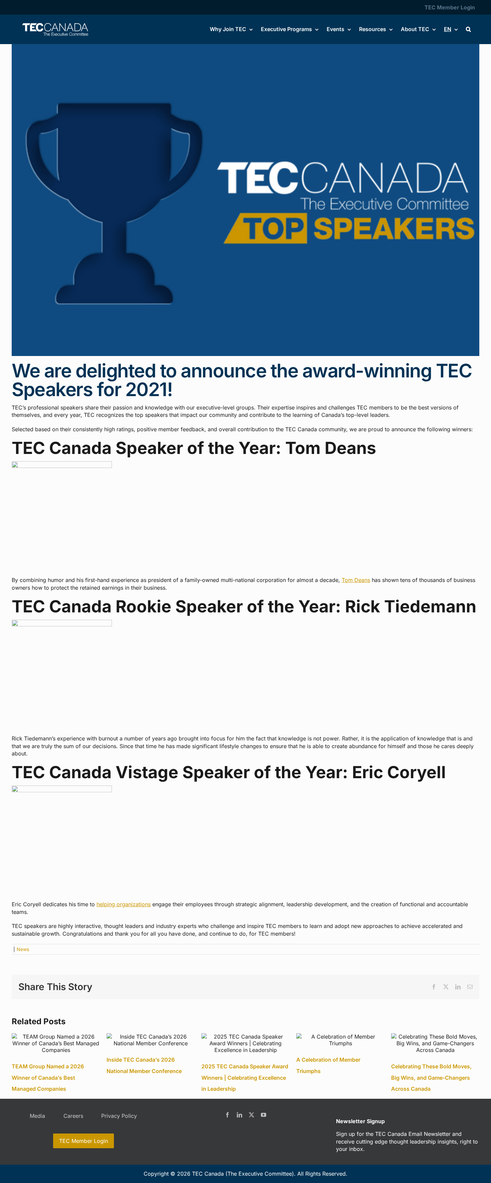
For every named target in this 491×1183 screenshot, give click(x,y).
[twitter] (251, 1114)
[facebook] (227, 1114)
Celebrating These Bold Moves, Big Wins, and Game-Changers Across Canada (431, 1077)
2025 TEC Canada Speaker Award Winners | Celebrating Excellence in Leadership (244, 1077)
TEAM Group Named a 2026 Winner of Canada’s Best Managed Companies (48, 1077)
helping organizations (124, 904)
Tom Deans (356, 580)
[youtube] (263, 1114)
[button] (468, 29)
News (23, 949)
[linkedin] (239, 1114)
